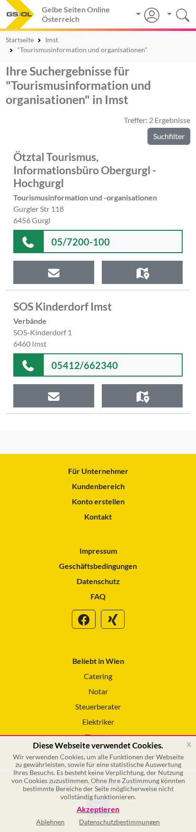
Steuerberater (98, 706)
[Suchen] (174, 14)
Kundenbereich (98, 486)
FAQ (98, 596)
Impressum (98, 550)
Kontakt (98, 516)
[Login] (147, 15)
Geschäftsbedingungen (98, 565)
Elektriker (98, 721)
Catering (98, 676)
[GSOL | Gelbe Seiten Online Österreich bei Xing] (113, 619)
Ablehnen (50, 822)
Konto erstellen (98, 501)
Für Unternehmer (98, 470)
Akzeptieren (98, 809)
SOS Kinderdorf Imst (62, 306)
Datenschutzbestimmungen (119, 822)
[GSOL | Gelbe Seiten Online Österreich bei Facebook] (84, 619)
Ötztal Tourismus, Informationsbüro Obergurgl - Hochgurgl (84, 170)
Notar (98, 691)
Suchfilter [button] (169, 136)
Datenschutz (98, 581)
